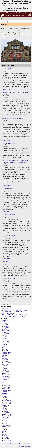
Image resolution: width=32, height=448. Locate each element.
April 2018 (4, 422)
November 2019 (6, 402)
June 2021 (4, 382)
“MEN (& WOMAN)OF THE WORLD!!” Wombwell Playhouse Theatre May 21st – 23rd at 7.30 (15, 315)
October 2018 (5, 417)
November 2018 (6, 416)
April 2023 (4, 358)
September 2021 (6, 378)
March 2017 (5, 435)
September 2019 (6, 404)
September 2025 (6, 332)
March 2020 (5, 399)
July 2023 (4, 355)
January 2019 (5, 413)
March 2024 (5, 350)
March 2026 (5, 325)
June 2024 (4, 346)
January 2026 (5, 328)
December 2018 (6, 414)
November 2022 (6, 363)
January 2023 (5, 361)
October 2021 (5, 376)
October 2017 (5, 428)
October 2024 (5, 341)
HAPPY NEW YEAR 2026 (8, 278)
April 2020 (4, 397)
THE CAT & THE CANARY (9, 235)
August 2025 (5, 334)
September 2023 (6, 352)
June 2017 (4, 431)
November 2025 (6, 329)
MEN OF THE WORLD (8, 188)
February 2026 (6, 326)
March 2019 (5, 410)
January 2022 (5, 372)
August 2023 (5, 353)
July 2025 (4, 335)
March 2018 (5, 423)
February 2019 (6, 411)
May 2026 (4, 323)
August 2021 (5, 379)
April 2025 (4, 338)
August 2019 (5, 405)
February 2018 (6, 425)
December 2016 (6, 439)
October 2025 (5, 331)
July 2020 (4, 393)
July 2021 (4, 381)
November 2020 (6, 388)
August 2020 (5, 391)
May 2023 (4, 356)
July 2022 (4, 366)
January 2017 (5, 437)
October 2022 (5, 364)
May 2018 (4, 420)
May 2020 (4, 396)
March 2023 (5, 360)
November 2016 (6, 440)
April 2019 (4, 408)
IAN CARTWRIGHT (7, 68)
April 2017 (4, 434)
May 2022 (4, 369)
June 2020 (4, 394)
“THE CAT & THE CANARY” (9, 214)
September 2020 (6, 390)
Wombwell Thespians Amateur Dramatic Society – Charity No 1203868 (15, 3)
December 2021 (6, 373)
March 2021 (5, 384)
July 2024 (4, 344)
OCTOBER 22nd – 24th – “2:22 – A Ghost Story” (15, 92)
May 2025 (4, 337)
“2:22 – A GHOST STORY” (9, 143)
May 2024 (4, 347)
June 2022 (4, 367)
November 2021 (6, 375)
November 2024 (6, 340)
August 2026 (5, 320)
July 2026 (4, 322)
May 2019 (4, 407)
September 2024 (6, 343)
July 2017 (4, 429)
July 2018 (4, 419)
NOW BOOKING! (6, 261)
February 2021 (6, 385)
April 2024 (4, 349)
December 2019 (6, 401)
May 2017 (4, 432)
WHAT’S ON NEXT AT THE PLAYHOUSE (12, 119)
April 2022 (4, 370)
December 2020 (6, 387)
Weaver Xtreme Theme (25, 446)
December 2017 (6, 426)
